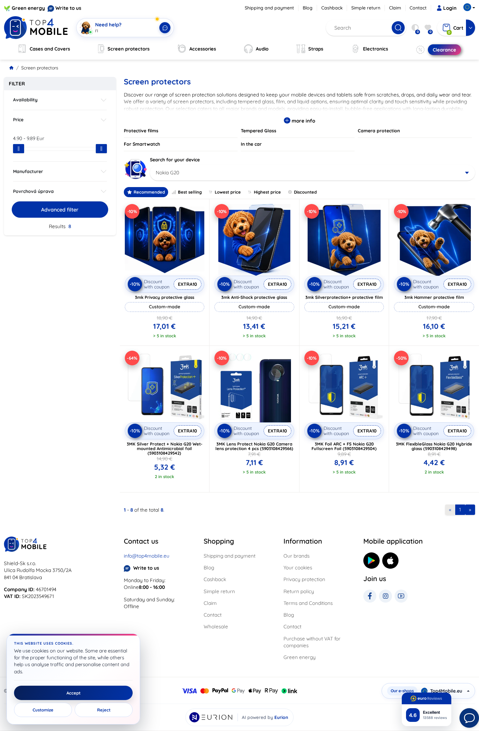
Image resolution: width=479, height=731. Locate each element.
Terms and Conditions (308, 603)
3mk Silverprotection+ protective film (344, 297)
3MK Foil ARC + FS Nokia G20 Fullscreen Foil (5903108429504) (344, 446)
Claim (395, 8)
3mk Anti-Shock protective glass (254, 297)
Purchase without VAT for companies (312, 642)
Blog (307, 8)
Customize (43, 709)
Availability (25, 100)
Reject (103, 709)
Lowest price (228, 192)
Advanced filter (60, 209)
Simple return (365, 8)
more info (302, 121)
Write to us (68, 8)
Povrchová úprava (33, 191)
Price (18, 120)
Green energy (28, 8)
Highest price (267, 192)
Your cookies (297, 567)
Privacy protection (304, 579)
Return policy (298, 591)
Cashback (332, 8)
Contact (418, 8)
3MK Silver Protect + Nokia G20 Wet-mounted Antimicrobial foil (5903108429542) (164, 448)
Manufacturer (28, 171)
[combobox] (312, 173)
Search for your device (175, 160)
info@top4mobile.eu (146, 556)
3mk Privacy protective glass (164, 297)
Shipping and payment (269, 8)
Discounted (305, 192)
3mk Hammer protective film (434, 297)
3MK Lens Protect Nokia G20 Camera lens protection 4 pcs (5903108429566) (254, 446)
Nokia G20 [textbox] (167, 172)
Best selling (190, 192)
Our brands (296, 556)
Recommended (149, 192)
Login (450, 8)
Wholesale (216, 626)
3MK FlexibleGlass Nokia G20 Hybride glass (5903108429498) (434, 446)
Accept (73, 692)
